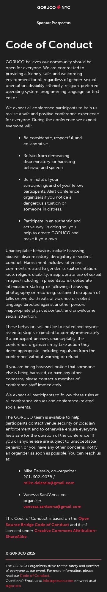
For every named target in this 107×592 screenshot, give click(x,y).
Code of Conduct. (35, 576)
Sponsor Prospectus (53, 23)
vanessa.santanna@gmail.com (52, 506)
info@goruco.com (58, 581)
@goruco (13, 586)
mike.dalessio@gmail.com (49, 482)
